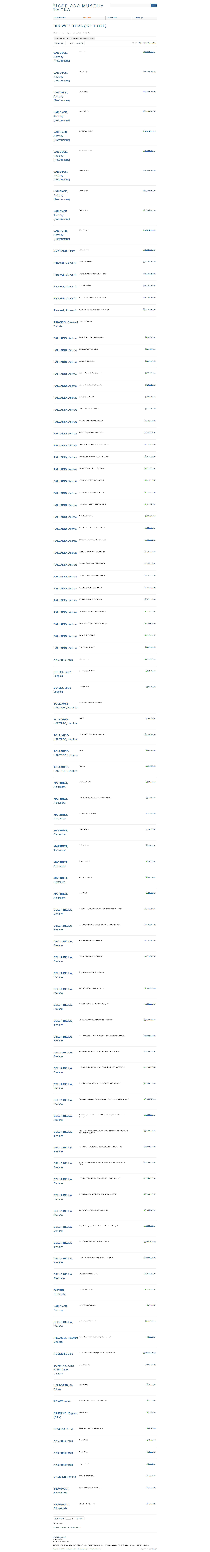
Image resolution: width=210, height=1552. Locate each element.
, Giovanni (65, 262)
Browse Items (87, 18)
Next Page (80, 43)
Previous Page (59, 43)
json (68, 1527)
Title (140, 43)
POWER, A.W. (62, 1401)
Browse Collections (60, 18)
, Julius (63, 1353)
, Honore (65, 1476)
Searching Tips (138, 18)
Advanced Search (152, 5)
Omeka (155, 1549)
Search (156, 5)
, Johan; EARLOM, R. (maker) (64, 1369)
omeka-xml (73, 1527)
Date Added (151, 43)
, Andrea (65, 338)
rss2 (78, 1527)
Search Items (77, 33)
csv (58, 1527)
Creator (145, 43)
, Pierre (64, 250)
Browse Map (87, 33)
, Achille (64, 1429)
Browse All (57, 33)
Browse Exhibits (112, 18)
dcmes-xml (63, 1527)
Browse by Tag (67, 33)
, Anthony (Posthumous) (62, 56)
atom (55, 1527)
